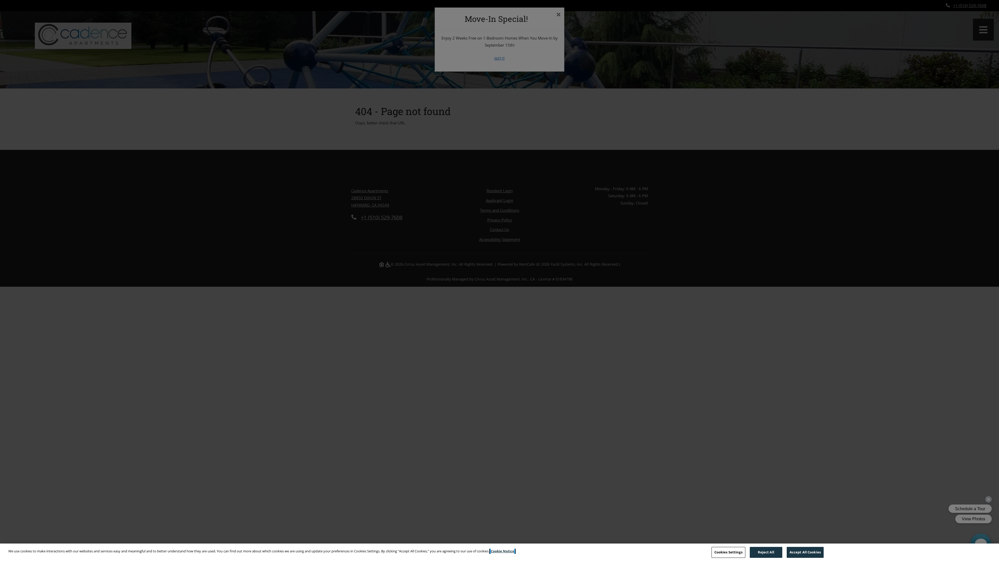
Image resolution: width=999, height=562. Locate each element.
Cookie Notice (502, 551)
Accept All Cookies (805, 552)
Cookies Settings (728, 552)
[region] (499, 553)
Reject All (766, 552)
